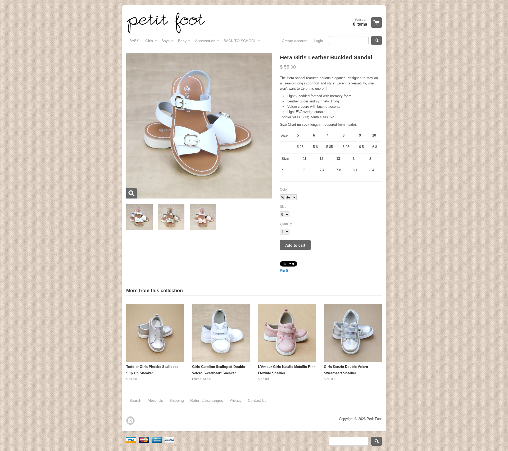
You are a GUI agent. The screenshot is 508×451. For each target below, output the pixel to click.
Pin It (284, 271)
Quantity (286, 224)
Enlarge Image (131, 193)
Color (284, 189)
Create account (294, 41)
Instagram (130, 420)
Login (318, 41)
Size (283, 207)
